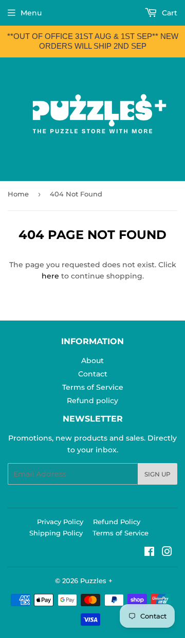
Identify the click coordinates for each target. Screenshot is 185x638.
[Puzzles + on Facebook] (149, 552)
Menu (31, 12)
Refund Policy (116, 521)
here (50, 276)
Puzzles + (96, 580)
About (92, 360)
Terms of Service (92, 387)
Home (18, 194)
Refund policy (92, 400)
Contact (92, 373)
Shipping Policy (56, 533)
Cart (168, 12)
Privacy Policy (60, 521)
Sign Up (157, 474)
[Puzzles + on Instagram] (167, 552)
